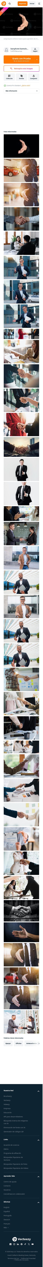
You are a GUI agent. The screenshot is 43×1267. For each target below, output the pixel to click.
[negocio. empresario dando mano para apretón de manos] (21, 592)
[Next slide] (34, 1067)
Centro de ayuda (10, 1208)
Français (7, 1250)
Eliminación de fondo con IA (14, 1151)
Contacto (7, 1212)
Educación (8, 1136)
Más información (11, 90)
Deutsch (7, 1246)
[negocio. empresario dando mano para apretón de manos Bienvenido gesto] (21, 266)
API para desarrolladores (13, 1140)
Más (5, 1254)
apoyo (8, 1067)
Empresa (7, 1132)
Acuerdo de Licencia (11, 1169)
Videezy (7, 1128)
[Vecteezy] (3, 3)
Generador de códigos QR (14, 1155)
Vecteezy (7, 1124)
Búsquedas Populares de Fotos (15, 1188)
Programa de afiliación (12, 1177)
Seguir (35, 51)
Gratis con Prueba (21, 59)
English (6, 1234)
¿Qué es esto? (25, 86)
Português (8, 1242)
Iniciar (32, 4)
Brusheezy (8, 1120)
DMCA (6, 1173)
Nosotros (7, 1216)
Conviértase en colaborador (14, 1220)
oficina (18, 1067)
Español (7, 1238)
